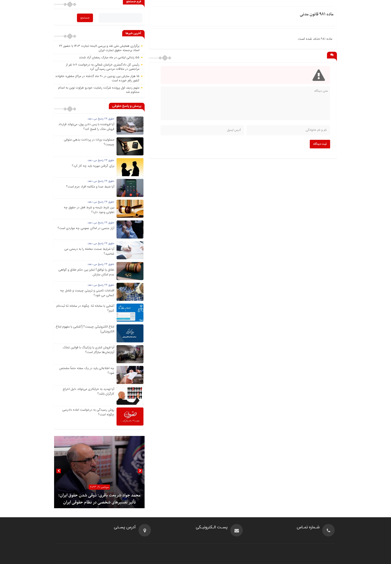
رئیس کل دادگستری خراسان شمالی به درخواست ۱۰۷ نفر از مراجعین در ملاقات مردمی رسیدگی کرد (102, 67)
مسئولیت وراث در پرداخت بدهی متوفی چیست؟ (89, 142)
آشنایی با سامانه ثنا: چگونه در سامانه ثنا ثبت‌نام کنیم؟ (85, 308)
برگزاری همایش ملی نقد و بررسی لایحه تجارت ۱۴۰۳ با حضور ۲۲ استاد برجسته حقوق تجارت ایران (99, 48)
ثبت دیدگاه (320, 144)
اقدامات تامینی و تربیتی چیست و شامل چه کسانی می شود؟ (87, 293)
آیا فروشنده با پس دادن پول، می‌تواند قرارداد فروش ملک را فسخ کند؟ (86, 126)
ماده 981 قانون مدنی (317, 14)
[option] (99, 472)
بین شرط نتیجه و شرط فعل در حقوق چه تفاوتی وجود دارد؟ (89, 210)
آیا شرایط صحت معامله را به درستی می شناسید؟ (89, 251)
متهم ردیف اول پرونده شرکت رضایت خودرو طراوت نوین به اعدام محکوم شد (98, 90)
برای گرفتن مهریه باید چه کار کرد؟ (93, 165)
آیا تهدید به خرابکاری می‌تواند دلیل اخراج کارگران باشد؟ (88, 391)
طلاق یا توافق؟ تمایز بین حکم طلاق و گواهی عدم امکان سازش (86, 272)
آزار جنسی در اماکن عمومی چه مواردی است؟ (86, 228)
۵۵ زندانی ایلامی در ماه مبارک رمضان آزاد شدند (109, 57)
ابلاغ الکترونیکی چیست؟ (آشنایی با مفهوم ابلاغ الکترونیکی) (85, 329)
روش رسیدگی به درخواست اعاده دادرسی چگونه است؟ (88, 412)
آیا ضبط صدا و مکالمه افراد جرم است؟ (90, 186)
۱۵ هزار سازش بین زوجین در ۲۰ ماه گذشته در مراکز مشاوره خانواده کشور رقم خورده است (97, 78)
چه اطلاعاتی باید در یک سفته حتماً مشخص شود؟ (86, 370)
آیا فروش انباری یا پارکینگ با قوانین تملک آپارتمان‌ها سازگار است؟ (88, 350)
